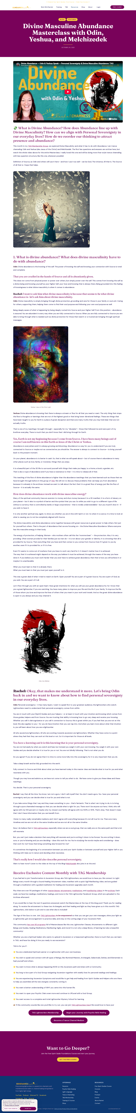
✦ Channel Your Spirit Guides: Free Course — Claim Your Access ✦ (68, 2)
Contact (97, 1103)
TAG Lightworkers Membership (45, 1013)
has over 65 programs (36, 924)
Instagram (19, 1098)
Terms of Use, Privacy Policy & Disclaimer (65, 1109)
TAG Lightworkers (40, 828)
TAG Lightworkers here (80, 1005)
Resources (74, 7)
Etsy (25, 1098)
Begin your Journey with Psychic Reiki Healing (86, 1013)
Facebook (43, 1095)
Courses (97, 1089)
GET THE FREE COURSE (67, 1059)
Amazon (31, 1098)
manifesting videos (94, 890)
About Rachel (99, 1100)
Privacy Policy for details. (12, 1105)
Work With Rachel (47, 7)
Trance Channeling (68, 1095)
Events (97, 1098)
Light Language (67, 1092)
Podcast (26, 1095)
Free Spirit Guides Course (103, 1086)
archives (111, 890)
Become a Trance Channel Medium (69, 1020)
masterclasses (54, 890)
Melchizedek (71, 863)
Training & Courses (68, 1100)
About (90, 7)
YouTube (19, 1095)
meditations (77, 890)
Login (98, 7)
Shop (83, 7)
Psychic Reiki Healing (69, 1089)
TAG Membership (68, 1098)
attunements (66, 890)
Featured (72, 19)
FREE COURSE (117, 7)
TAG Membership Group (38, 146)
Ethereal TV (34, 1095)
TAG (66, 7)
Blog (62, 19)
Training (59, 7)
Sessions (65, 1086)
